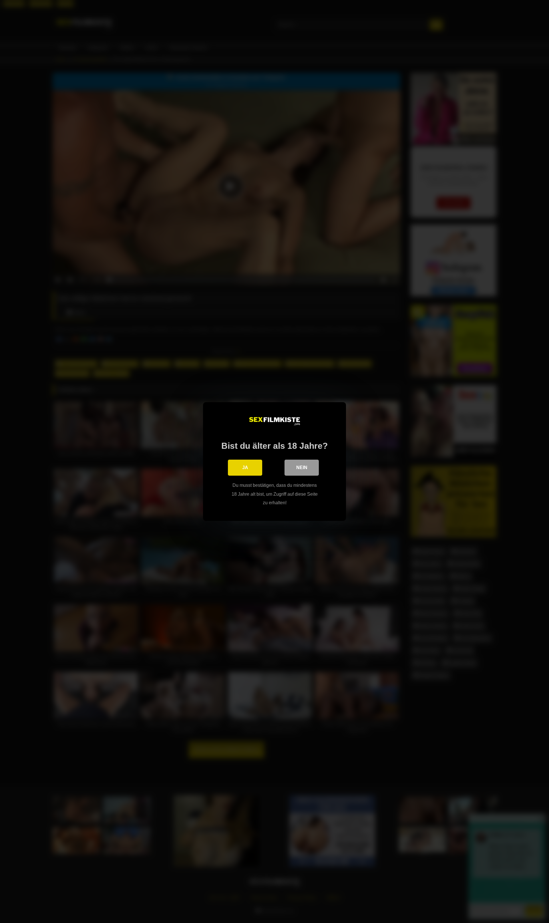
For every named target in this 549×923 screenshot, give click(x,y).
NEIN (301, 467)
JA (245, 467)
